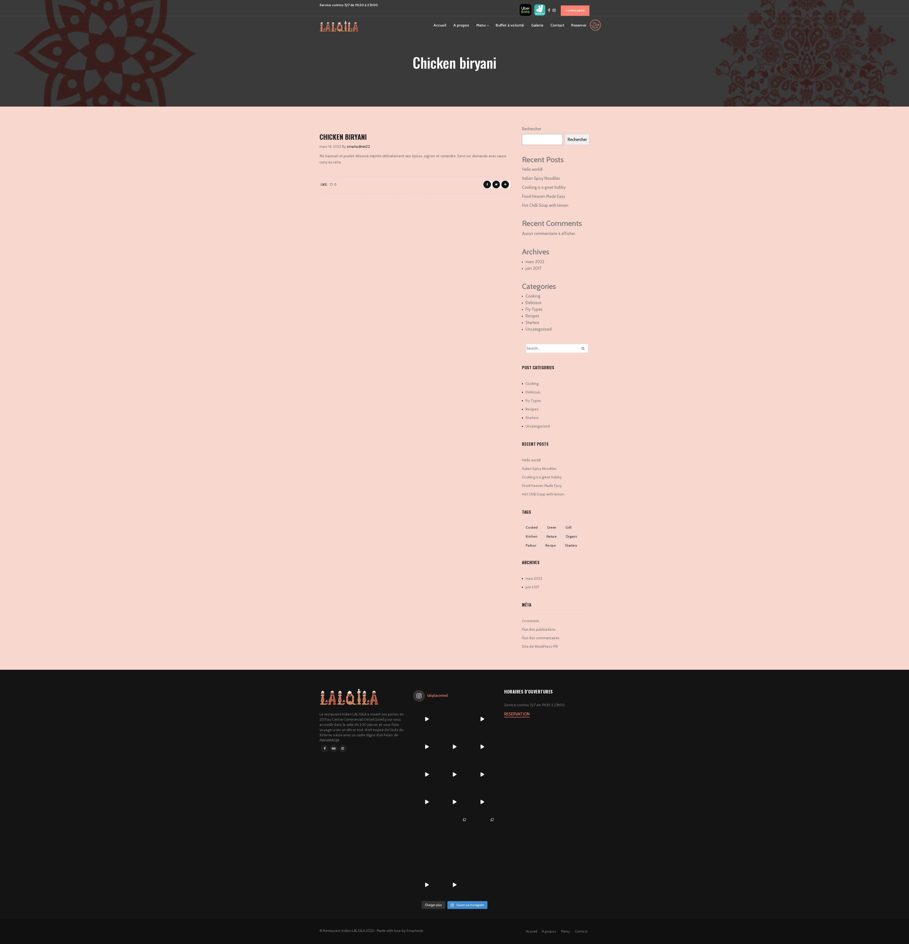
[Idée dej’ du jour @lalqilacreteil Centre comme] (454, 747)
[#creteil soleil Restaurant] (454, 829)
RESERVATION (517, 714)
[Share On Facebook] (487, 184)
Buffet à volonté (510, 25)
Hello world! (532, 169)
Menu (481, 25)
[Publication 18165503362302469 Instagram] (427, 719)
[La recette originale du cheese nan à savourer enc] (482, 802)
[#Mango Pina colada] (427, 857)
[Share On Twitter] (496, 184)
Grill (568, 527)
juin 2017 (533, 268)
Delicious (534, 302)
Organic (571, 536)
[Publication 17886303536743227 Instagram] (427, 774)
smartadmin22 (358, 146)
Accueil (439, 25)
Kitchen (531, 536)
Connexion (530, 621)
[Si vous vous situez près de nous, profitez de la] (427, 885)
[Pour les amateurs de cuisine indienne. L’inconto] (454, 802)
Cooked (532, 527)
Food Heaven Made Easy (543, 196)
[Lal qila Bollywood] (482, 829)
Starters (532, 322)
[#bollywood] (454, 857)
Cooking (533, 296)
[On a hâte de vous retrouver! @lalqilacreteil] (454, 719)
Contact (557, 25)
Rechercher (531, 128)
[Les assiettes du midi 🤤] (482, 857)
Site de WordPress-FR (540, 646)
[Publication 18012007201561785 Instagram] (482, 719)
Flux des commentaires (540, 638)
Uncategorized (539, 329)
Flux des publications (539, 629)
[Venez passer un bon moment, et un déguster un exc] (482, 774)
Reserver (578, 25)
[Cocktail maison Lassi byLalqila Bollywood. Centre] (427, 802)
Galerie (537, 25)
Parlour (531, 545)
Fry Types (534, 309)
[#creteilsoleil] (427, 829)
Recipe (550, 545)
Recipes (532, 316)
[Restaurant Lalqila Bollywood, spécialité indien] (482, 747)
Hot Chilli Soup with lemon (545, 205)
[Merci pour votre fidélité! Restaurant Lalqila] (427, 747)
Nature (552, 536)
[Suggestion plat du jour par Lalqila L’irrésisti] (454, 774)
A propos (461, 25)
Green (552, 527)
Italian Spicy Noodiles (541, 178)
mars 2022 (535, 261)
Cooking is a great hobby (544, 187)
